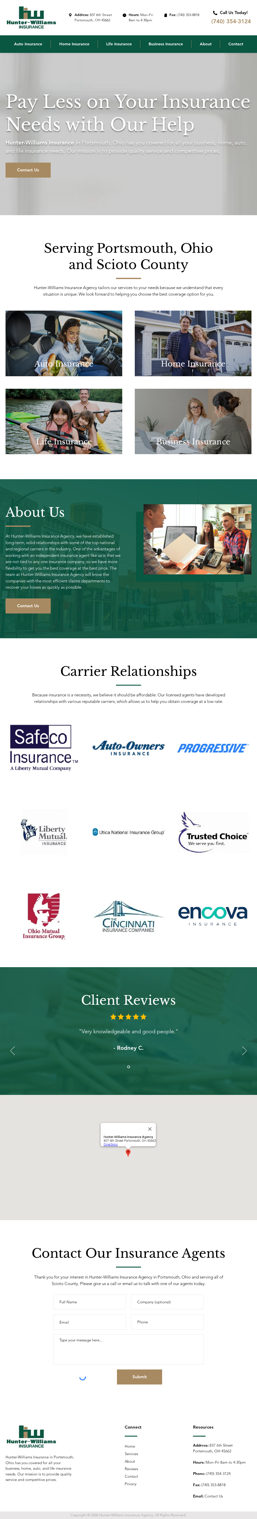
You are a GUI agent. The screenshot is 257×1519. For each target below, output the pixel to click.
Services (131, 1453)
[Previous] (12, 1051)
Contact (131, 1476)
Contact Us (214, 1496)
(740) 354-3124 (218, 1473)
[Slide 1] (128, 1067)
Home (130, 1446)
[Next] (244, 1051)
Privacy (131, 1483)
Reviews (131, 1468)
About (130, 1461)
